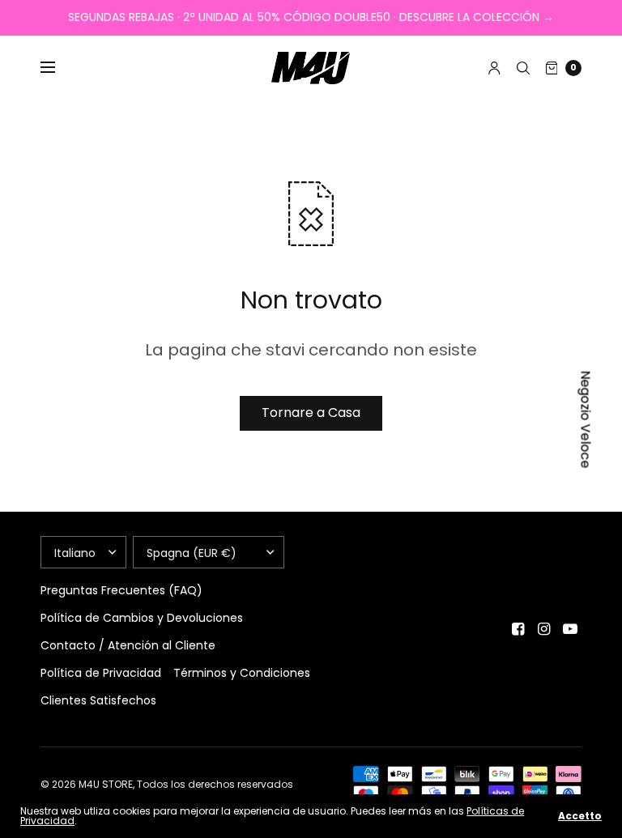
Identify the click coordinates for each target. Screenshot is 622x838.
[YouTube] (570, 629)
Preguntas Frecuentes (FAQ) (121, 590)
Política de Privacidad (100, 673)
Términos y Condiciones (241, 673)
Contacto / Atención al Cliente (127, 645)
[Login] (494, 68)
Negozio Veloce (586, 419)
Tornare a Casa (311, 412)
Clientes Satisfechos (98, 700)
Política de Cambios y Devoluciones (141, 618)
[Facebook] (518, 629)
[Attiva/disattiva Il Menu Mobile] (58, 68)
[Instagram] (544, 629)
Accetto (580, 816)
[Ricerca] (523, 68)
